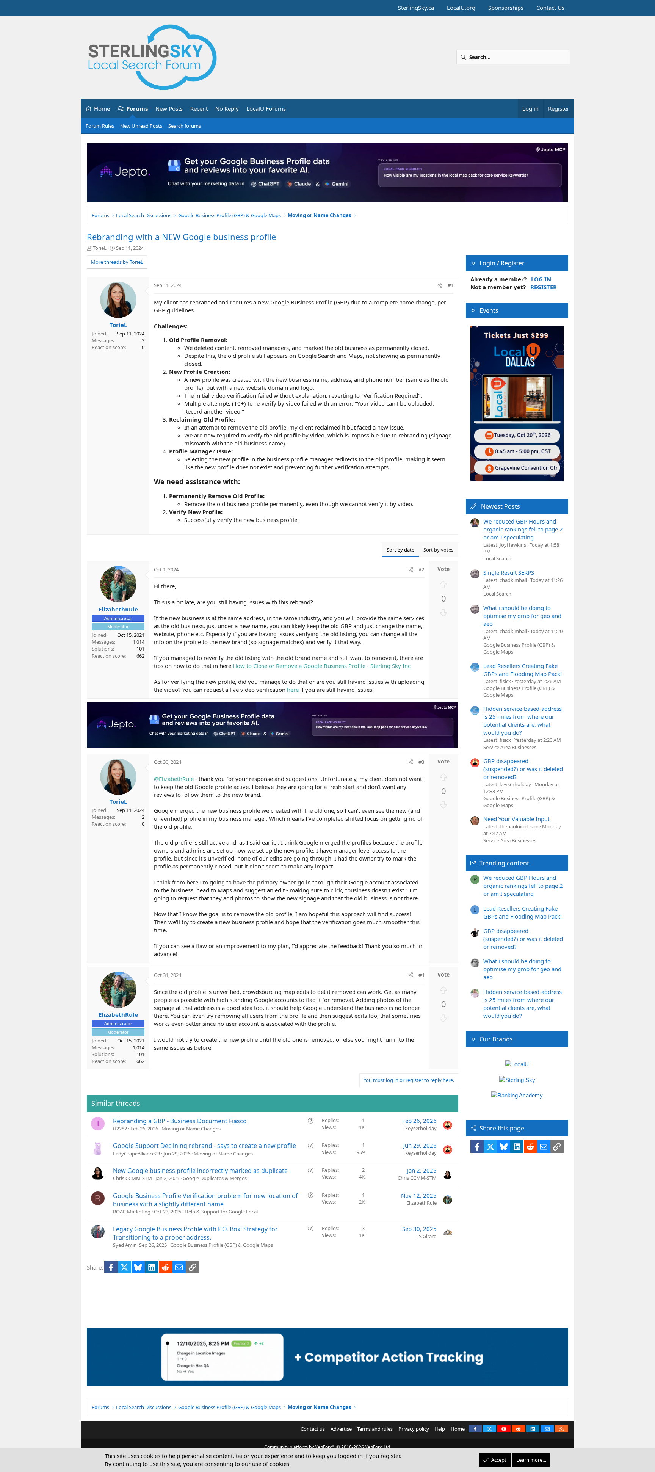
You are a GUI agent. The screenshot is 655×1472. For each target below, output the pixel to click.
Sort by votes (438, 549)
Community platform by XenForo (327, 1447)
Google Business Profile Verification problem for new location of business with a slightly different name (205, 1199)
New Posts (169, 108)
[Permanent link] (243, 482)
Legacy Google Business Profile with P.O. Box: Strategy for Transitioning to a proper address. (195, 1233)
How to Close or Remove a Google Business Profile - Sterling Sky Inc (322, 665)
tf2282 (120, 1128)
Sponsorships (505, 7)
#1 (450, 285)
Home (102, 108)
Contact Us (550, 7)
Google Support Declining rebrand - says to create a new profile (204, 1145)
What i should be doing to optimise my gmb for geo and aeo (522, 615)
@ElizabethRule (174, 778)
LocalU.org (461, 7)
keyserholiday (421, 1128)
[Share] (440, 285)
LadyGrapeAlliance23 (136, 1153)
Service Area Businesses (509, 747)
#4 (421, 975)
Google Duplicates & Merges (215, 1178)
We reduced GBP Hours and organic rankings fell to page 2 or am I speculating (523, 529)
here (293, 689)
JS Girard (427, 1236)
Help (439, 1428)
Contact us (313, 1428)
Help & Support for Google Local (221, 1211)
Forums (137, 108)
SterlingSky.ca (416, 7)
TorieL (100, 248)
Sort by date (400, 549)
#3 (421, 762)
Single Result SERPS (508, 572)
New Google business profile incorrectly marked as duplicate (200, 1170)
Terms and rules (375, 1428)
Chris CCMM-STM (132, 1178)
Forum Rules (100, 125)
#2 (421, 569)
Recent (199, 108)
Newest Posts (500, 506)
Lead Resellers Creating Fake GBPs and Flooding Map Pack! (522, 669)
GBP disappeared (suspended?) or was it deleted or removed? (523, 769)
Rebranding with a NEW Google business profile (181, 236)
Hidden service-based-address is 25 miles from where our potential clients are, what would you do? (522, 720)
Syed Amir (124, 1245)
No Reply (227, 108)
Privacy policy (413, 1428)
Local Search (497, 558)
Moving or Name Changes (191, 1128)
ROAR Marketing (131, 1211)
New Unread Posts (141, 125)
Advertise (341, 1428)
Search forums (184, 125)
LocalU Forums (266, 108)
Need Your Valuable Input (516, 819)
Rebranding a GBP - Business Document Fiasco (180, 1121)
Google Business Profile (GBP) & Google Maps (221, 1245)
